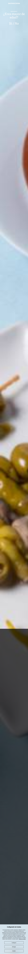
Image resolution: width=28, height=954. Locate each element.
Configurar (14, 942)
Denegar (14, 946)
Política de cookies (22, 939)
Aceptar (14, 950)
